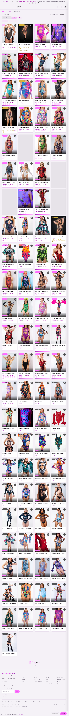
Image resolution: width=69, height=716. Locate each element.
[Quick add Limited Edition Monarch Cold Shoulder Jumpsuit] (64, 342)
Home (3, 14)
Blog (58, 688)
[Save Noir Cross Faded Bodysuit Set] (15, 634)
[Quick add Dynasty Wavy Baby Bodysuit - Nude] (64, 288)
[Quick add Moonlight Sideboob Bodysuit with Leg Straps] (48, 124)
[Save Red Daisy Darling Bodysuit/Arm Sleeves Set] (64, 409)
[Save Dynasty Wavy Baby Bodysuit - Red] (48, 163)
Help (53, 7)
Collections (36, 7)
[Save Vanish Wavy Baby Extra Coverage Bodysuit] (64, 609)
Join (17, 691)
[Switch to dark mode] (56, 7)
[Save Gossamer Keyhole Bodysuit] (48, 326)
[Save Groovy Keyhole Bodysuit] (48, 409)
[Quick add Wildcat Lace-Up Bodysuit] (15, 124)
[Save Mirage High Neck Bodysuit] (31, 245)
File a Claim (48, 688)
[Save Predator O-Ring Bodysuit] (15, 609)
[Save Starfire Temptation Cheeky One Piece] (64, 354)
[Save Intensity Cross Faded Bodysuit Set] (64, 584)
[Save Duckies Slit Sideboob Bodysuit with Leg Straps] (15, 383)
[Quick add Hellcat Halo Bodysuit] (15, 233)
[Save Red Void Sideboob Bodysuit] (15, 272)
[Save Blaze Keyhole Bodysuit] (31, 383)
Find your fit (14, 21)
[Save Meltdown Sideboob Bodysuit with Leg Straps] (15, 163)
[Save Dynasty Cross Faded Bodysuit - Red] (15, 326)
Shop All (24, 679)
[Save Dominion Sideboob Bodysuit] (31, 299)
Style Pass (59, 681)
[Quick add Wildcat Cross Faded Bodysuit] (31, 41)
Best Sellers (24, 675)
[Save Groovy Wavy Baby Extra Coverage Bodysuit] (48, 609)
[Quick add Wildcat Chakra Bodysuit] (64, 233)
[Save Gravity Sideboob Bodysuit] (48, 434)
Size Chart (48, 677)
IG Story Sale (19, 7)
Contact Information (40, 701)
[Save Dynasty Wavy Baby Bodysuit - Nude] (64, 272)
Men (30, 7)
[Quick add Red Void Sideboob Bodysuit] (15, 288)
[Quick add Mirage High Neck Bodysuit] (31, 261)
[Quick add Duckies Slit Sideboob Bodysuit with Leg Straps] (15, 398)
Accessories (44, 7)
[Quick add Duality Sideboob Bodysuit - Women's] (15, 315)
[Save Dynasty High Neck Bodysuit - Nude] (48, 272)
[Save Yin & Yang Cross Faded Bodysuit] (15, 25)
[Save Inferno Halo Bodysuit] (64, 245)
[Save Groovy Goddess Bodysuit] (31, 534)
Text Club (59, 683)
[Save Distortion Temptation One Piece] (64, 55)
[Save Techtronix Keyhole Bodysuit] (48, 136)
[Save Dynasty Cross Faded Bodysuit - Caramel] (48, 509)
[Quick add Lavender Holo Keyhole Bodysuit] (64, 41)
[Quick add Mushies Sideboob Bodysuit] (31, 288)
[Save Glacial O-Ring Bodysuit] (48, 81)
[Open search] (58, 7)
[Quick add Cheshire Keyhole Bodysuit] (48, 41)
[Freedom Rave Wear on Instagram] (3, 695)
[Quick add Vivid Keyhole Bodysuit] (31, 124)
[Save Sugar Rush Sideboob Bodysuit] (31, 409)
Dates (14, 17)
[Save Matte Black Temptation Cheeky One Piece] (31, 354)
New (14, 7)
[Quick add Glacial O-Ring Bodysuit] (48, 97)
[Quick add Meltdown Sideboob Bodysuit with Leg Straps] (15, 179)
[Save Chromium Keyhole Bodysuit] (64, 534)
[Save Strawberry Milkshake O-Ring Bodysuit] (48, 299)
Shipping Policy (24, 701)
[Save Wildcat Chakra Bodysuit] (64, 218)
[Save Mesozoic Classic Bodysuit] (64, 434)
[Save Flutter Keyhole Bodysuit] (64, 383)
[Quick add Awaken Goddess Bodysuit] (64, 315)
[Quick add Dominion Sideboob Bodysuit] (31, 315)
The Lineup (36, 675)
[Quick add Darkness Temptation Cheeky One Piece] (31, 70)
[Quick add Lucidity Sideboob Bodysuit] (15, 70)
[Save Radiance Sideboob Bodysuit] (64, 459)
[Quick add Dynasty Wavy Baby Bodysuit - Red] (48, 179)
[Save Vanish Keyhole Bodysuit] (31, 326)
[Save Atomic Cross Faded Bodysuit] (15, 584)
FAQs (47, 679)
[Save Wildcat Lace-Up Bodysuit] (15, 108)
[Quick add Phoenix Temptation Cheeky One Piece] (48, 370)
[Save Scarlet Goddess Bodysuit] (48, 534)
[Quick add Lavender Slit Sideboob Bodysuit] (31, 206)
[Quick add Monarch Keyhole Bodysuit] (64, 124)
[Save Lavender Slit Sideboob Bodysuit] (31, 191)
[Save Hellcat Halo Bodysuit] (15, 218)
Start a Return (49, 686)
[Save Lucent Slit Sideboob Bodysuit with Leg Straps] (64, 559)
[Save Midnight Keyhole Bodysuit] (15, 559)
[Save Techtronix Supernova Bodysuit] (48, 245)
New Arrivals (25, 677)
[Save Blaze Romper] (48, 383)
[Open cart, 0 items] (65, 7)
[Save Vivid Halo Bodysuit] (31, 584)
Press (35, 686)
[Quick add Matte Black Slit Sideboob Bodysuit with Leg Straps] (64, 97)
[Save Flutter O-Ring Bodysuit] (48, 218)
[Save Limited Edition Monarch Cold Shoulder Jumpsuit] (64, 326)
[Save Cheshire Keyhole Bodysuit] (48, 25)
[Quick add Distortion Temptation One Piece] (64, 70)
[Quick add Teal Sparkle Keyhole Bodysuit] (15, 97)
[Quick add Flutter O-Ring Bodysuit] (48, 233)
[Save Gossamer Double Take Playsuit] (64, 509)
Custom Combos (61, 679)
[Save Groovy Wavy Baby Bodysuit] (31, 609)
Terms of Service (11, 701)
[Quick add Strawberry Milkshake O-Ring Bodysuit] (48, 315)
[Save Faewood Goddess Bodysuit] (31, 459)
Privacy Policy (4, 701)
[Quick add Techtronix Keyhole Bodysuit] (48, 152)
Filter (5, 21)
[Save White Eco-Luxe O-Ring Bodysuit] (31, 163)
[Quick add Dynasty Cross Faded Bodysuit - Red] (15, 342)
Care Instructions (49, 683)
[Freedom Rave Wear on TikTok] (6, 695)
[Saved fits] (61, 7)
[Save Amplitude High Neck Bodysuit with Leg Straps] (48, 191)
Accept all (63, 713)
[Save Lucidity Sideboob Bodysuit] (15, 55)
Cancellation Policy (32, 701)
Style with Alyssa (61, 677)
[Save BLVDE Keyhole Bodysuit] (15, 484)
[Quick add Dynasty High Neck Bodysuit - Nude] (48, 288)
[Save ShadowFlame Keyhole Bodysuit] (31, 434)
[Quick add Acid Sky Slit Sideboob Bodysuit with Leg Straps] (31, 233)
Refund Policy (17, 701)
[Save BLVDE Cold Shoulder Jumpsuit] (15, 509)
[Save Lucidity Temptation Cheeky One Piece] (15, 354)
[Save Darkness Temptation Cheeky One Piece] (31, 55)
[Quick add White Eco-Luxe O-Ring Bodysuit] (31, 179)
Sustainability (37, 679)
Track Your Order (49, 675)
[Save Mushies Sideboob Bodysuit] (31, 272)
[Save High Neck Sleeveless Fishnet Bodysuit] (48, 484)
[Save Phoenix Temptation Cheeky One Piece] (48, 354)
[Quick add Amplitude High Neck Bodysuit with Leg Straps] (48, 206)
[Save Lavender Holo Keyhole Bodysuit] (64, 25)
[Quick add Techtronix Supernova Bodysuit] (48, 261)
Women (26, 7)
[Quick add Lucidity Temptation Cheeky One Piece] (15, 370)
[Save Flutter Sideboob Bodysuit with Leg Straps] (15, 245)
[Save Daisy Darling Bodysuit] (31, 81)
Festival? (19, 17)
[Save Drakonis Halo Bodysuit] (64, 136)
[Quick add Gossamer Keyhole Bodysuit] (48, 342)
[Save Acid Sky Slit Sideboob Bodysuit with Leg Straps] (31, 218)
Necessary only (55, 713)
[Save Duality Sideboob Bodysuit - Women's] (15, 299)
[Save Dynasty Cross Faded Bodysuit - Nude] (15, 434)
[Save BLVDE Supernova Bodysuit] (31, 509)
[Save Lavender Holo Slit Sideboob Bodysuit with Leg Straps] (48, 559)
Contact (47, 681)
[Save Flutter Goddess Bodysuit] (15, 534)
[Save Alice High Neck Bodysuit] (48, 584)
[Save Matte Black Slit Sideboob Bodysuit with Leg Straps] (64, 81)
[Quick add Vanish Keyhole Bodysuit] (31, 342)
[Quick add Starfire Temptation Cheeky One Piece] (64, 370)
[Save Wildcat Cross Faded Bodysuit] (31, 25)
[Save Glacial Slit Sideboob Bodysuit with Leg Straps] (31, 559)
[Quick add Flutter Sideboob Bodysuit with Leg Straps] (15, 261)
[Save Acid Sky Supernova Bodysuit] (31, 484)
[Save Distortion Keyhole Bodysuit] (48, 459)
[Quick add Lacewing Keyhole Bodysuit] (15, 152)
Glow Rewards (60, 675)
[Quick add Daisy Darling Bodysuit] (31, 97)
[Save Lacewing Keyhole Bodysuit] (15, 136)
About (35, 677)
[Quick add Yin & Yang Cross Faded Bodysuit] (15, 41)
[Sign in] (63, 7)
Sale (49, 7)
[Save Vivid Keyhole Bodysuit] (31, 108)
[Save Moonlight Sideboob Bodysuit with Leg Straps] (48, 108)
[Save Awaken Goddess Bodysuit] (64, 299)
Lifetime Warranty (38, 681)
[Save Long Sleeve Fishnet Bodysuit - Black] (64, 484)
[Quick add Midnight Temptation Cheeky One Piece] (48, 70)
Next (37, 662)
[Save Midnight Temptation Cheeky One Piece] (48, 55)
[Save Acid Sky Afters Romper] (15, 459)
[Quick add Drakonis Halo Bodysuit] (64, 152)
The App (59, 686)
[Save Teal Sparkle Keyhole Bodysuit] (15, 81)
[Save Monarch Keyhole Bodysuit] (64, 108)
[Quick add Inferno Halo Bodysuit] (64, 261)
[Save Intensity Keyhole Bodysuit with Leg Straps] (15, 409)
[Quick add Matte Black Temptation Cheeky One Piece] (31, 370)
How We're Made (38, 683)
